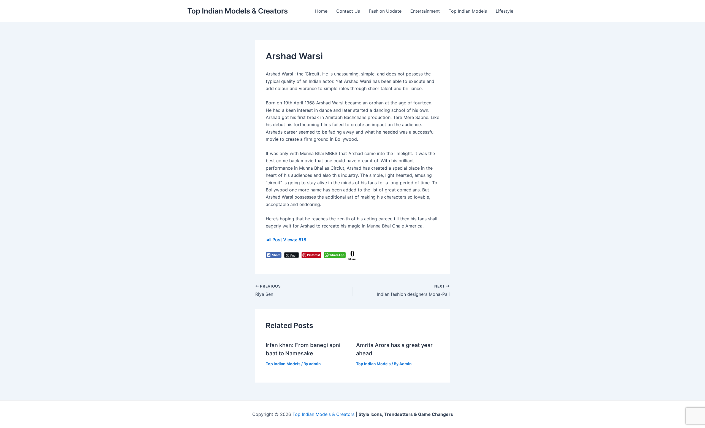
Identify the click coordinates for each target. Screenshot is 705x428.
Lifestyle (504, 11)
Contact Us (348, 11)
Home (321, 11)
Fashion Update (385, 11)
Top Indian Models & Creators (237, 11)
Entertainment (425, 11)
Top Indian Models (468, 11)
